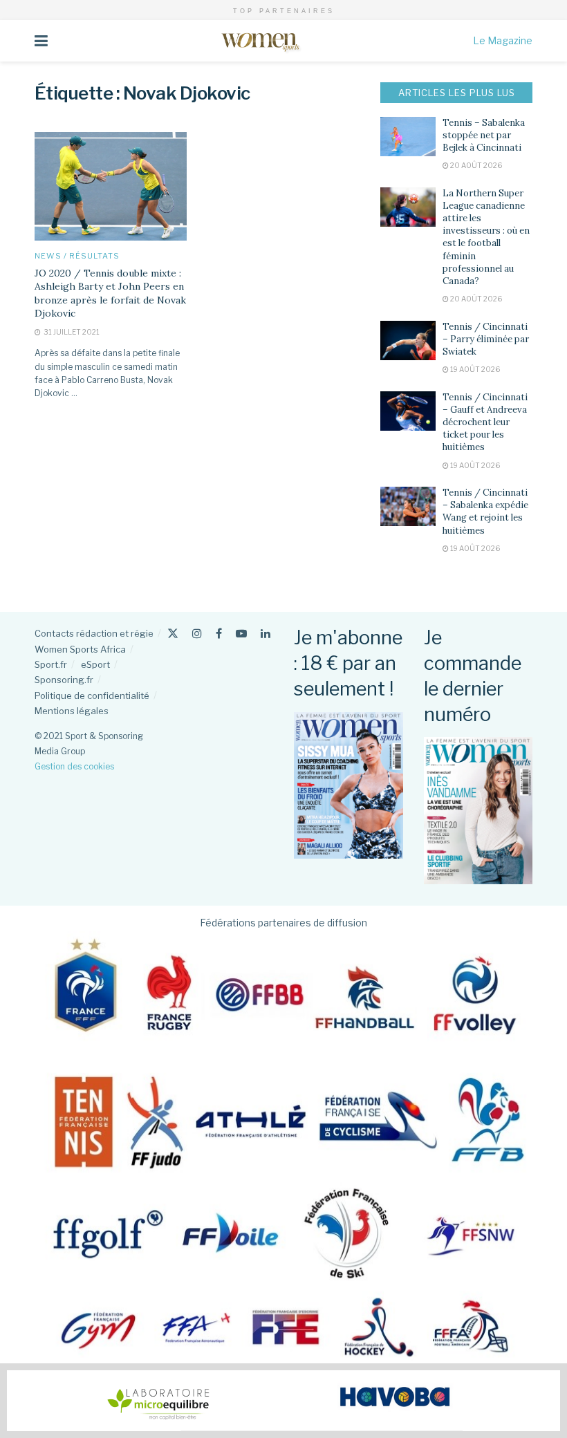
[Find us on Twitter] (172, 634)
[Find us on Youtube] (241, 634)
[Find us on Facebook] (219, 634)
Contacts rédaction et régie (94, 633)
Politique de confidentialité (92, 695)
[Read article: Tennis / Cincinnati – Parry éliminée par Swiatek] (408, 340)
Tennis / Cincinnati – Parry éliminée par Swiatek (486, 339)
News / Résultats (77, 256)
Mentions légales (72, 710)
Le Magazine (502, 40)
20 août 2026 (475, 165)
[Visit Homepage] (260, 41)
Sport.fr (51, 664)
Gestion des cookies (74, 766)
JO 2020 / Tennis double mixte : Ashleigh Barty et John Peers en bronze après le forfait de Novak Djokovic (110, 293)
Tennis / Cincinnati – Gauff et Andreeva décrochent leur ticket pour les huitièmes (485, 422)
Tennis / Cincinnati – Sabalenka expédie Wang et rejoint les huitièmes (485, 511)
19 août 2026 (474, 369)
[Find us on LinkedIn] (265, 634)
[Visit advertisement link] (283, 1400)
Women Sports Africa (80, 649)
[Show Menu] (41, 41)
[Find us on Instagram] (197, 634)
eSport (95, 664)
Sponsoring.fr (64, 679)
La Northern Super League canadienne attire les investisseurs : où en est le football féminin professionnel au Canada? (486, 237)
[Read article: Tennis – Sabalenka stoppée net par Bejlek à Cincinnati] (408, 136)
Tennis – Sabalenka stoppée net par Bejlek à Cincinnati (484, 135)
